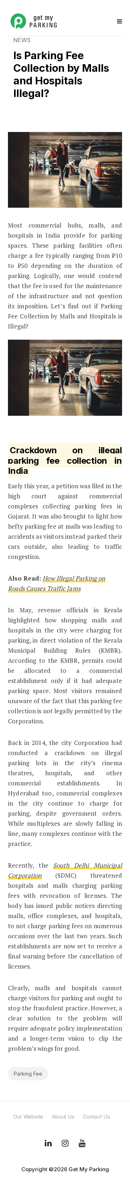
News (22, 40)
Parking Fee (28, 1074)
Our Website (28, 1116)
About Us (63, 1116)
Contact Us (96, 1116)
